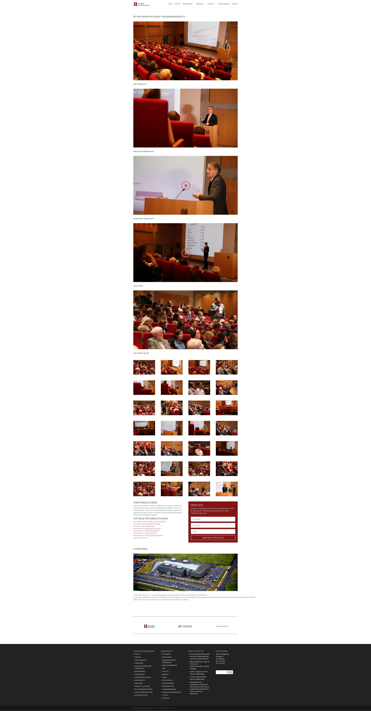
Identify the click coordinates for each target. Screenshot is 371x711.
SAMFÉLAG (199, 4)
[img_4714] (199, 415)
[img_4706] (227, 394)
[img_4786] (227, 475)
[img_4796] (172, 496)
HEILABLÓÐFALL (167, 680)
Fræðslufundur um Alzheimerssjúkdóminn (146, 531)
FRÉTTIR (177, 4)
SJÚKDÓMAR (139, 683)
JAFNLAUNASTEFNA (141, 695)
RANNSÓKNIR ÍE (140, 680)
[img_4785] (199, 475)
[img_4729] (227, 415)
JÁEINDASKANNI (140, 671)
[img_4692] (199, 394)
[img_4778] (172, 475)
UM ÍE (170, 4)
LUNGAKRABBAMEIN (169, 689)
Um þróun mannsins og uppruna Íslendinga (146, 524)
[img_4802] (227, 496)
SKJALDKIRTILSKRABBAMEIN (171, 692)
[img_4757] (144, 455)
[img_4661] (199, 374)
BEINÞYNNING (167, 657)
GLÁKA (164, 677)
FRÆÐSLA (138, 657)
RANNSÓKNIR (187, 4)
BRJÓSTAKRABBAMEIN (169, 665)
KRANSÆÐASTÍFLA (168, 686)
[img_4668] (144, 394)
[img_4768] (199, 455)
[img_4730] (144, 435)
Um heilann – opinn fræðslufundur (144, 526)
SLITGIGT (165, 695)
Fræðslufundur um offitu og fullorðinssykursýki (148, 535)
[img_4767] (172, 455)
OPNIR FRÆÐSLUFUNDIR (143, 677)
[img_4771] (144, 475)
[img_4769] (227, 455)
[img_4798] (199, 496)
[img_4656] (172, 374)
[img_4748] (199, 435)
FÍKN (163, 668)
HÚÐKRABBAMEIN (168, 683)
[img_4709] (144, 415)
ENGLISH (235, 4)
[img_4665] (227, 374)
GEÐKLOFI (165, 674)
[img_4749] (227, 435)
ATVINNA (210, 4)
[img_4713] (172, 415)
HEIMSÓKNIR (139, 663)
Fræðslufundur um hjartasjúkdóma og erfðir (147, 528)
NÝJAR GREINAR (140, 674)
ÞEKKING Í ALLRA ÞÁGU (142, 686)
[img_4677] (172, 394)
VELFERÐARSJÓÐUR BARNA (143, 689)
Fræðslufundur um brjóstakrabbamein (145, 533)
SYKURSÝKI (165, 698)
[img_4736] (172, 435)
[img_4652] (144, 374)
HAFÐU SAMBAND (224, 4)
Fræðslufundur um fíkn (140, 538)
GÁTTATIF (165, 671)
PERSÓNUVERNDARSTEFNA (143, 692)
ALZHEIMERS (166, 654)
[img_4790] (144, 496)
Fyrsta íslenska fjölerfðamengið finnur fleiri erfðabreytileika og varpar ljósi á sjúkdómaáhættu (199, 656)
